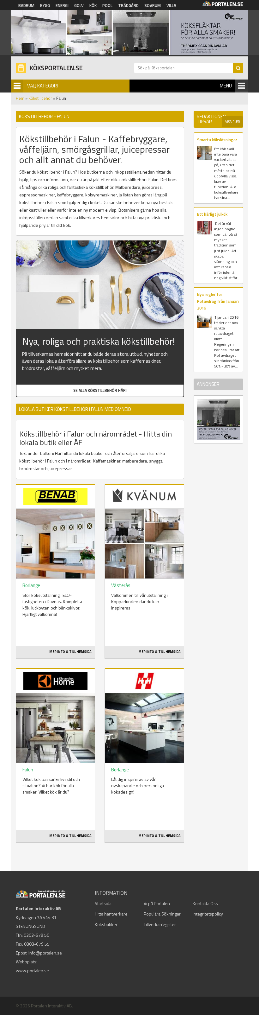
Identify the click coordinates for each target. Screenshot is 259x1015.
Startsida (103, 903)
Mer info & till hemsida (70, 651)
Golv (79, 5)
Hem (20, 98)
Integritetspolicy (208, 913)
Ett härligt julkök (212, 214)
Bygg (45, 5)
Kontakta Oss (205, 903)
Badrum (26, 5)
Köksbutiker (106, 924)
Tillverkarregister (160, 924)
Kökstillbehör (40, 98)
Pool (107, 5)
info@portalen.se (45, 952)
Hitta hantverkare (111, 913)
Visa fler (232, 121)
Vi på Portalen (157, 903)
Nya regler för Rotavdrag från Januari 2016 (218, 301)
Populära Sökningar (162, 913)
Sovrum (152, 5)
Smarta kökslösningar (217, 140)
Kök (93, 5)
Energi (62, 5)
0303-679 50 (36, 935)
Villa (171, 5)
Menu (226, 85)
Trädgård (128, 5)
